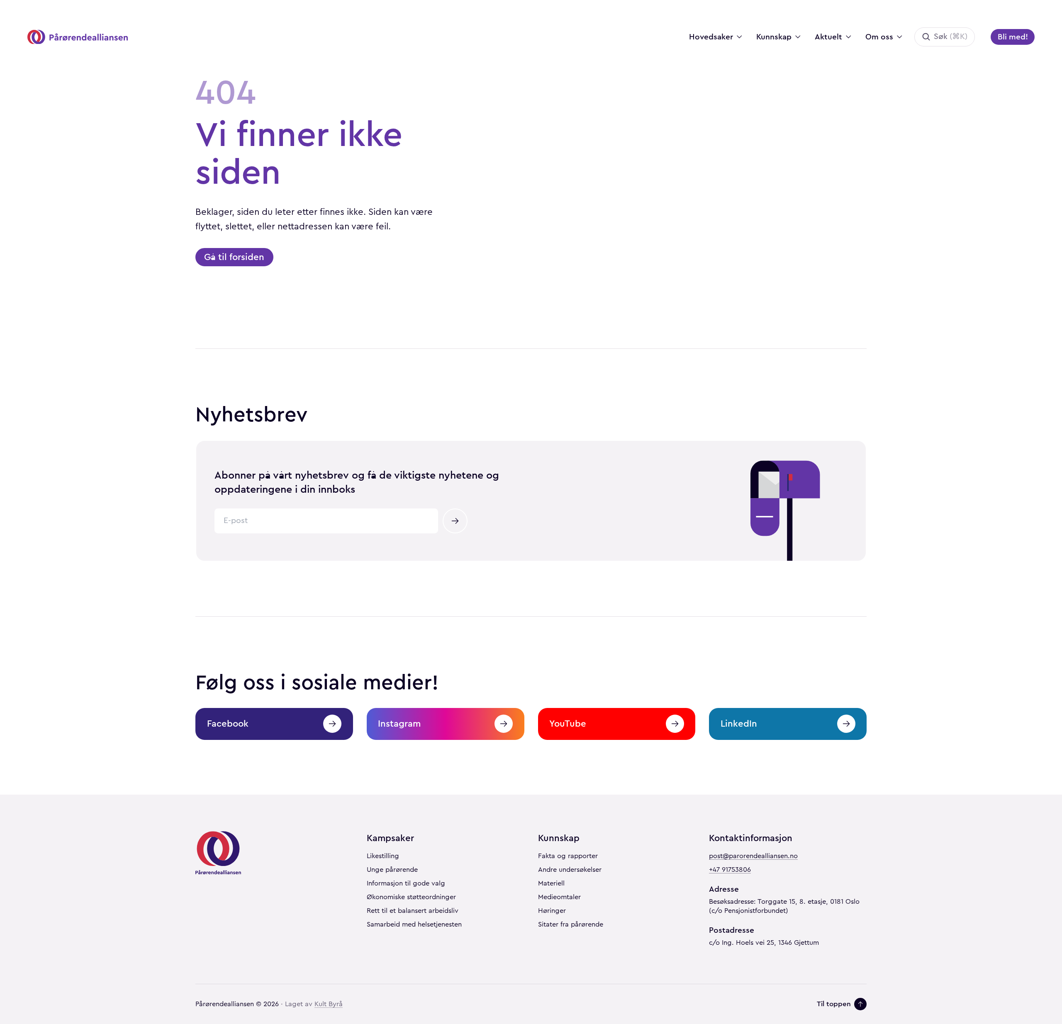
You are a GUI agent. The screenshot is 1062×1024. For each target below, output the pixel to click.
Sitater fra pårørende (570, 924)
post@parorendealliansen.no (753, 856)
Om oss (879, 36)
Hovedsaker (711, 36)
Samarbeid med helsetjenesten (414, 924)
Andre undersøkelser (570, 869)
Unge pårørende (392, 869)
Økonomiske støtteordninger (411, 897)
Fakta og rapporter (568, 856)
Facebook (227, 723)
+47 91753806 (730, 869)
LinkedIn (739, 723)
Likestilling (383, 856)
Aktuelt (828, 36)
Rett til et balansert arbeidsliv (412, 910)
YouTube (567, 723)
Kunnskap (774, 36)
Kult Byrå (328, 1004)
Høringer (552, 910)
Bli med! (1013, 36)
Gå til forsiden (234, 257)
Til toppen (834, 1004)
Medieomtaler (559, 897)
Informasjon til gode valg (406, 883)
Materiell (551, 883)
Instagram (399, 723)
